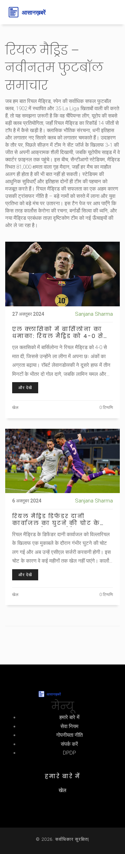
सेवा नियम (69, 726)
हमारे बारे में (69, 717)
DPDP (69, 753)
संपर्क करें (69, 744)
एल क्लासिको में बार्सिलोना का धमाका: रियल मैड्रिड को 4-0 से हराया (57, 333)
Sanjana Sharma (94, 314)
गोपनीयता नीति (69, 735)
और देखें (25, 387)
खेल (15, 407)
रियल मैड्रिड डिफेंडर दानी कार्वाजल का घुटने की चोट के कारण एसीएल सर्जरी (56, 520)
